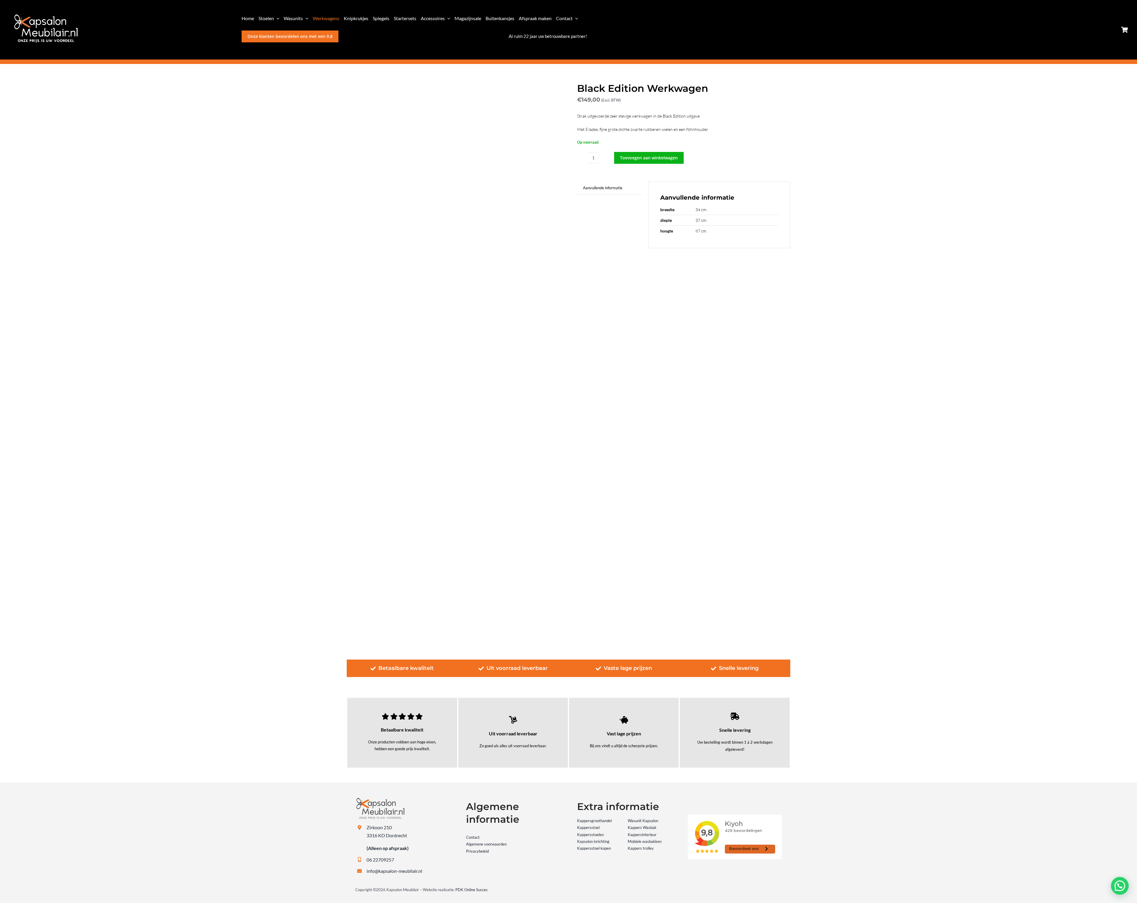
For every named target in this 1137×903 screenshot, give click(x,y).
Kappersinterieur (642, 834)
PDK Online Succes (471, 889)
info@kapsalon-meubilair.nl (394, 871)
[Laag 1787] (43, 16)
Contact (473, 837)
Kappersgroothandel (594, 820)
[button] (1120, 886)
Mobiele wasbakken (644, 841)
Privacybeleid (477, 851)
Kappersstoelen (590, 834)
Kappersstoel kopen (594, 848)
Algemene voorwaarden (486, 844)
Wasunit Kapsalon (643, 820)
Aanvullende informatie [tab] (602, 187)
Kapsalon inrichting (593, 841)
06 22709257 (380, 859)
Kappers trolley (641, 848)
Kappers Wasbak (642, 827)
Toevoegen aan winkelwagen (649, 158)
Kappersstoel (588, 827)
